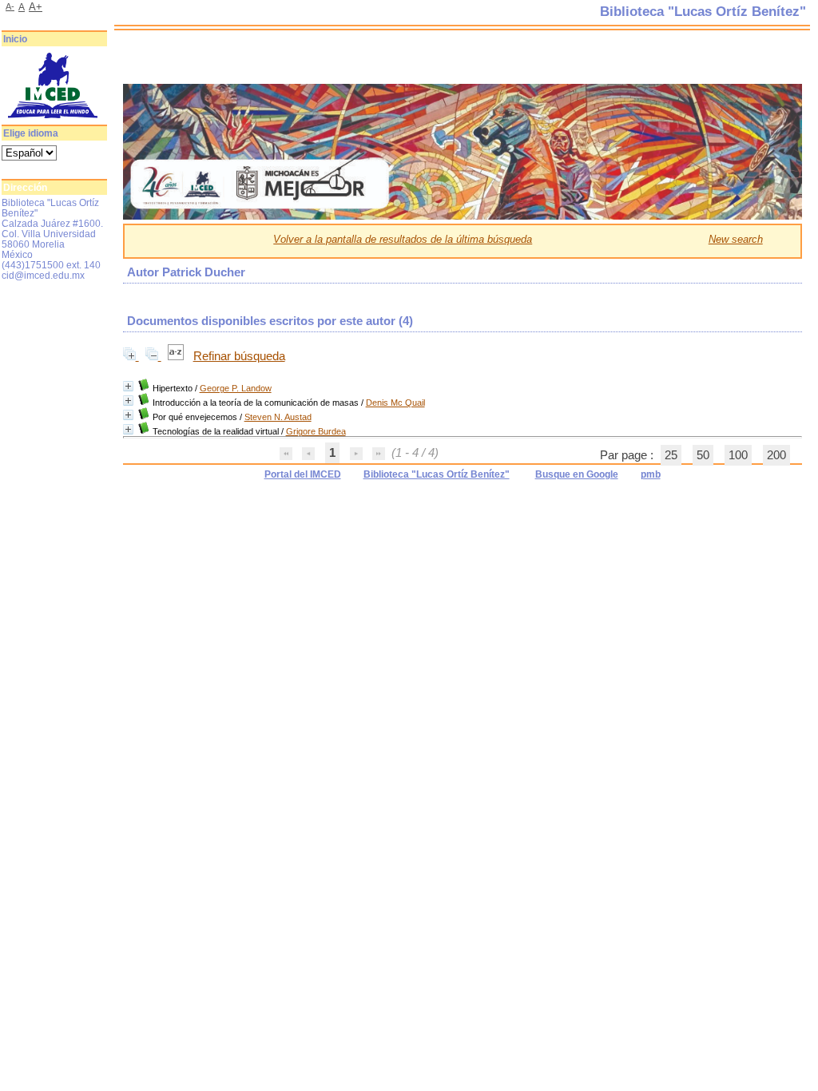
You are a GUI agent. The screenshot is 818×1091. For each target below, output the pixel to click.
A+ (35, 7)
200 (776, 455)
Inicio (15, 39)
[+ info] (128, 386)
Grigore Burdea (316, 431)
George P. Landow (236, 388)
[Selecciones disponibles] (177, 356)
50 (703, 455)
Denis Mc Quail (395, 402)
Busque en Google (576, 474)
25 (671, 455)
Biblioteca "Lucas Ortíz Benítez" (436, 474)
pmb (651, 474)
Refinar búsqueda (239, 356)
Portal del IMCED (302, 474)
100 (738, 455)
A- (10, 6)
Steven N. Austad (278, 417)
